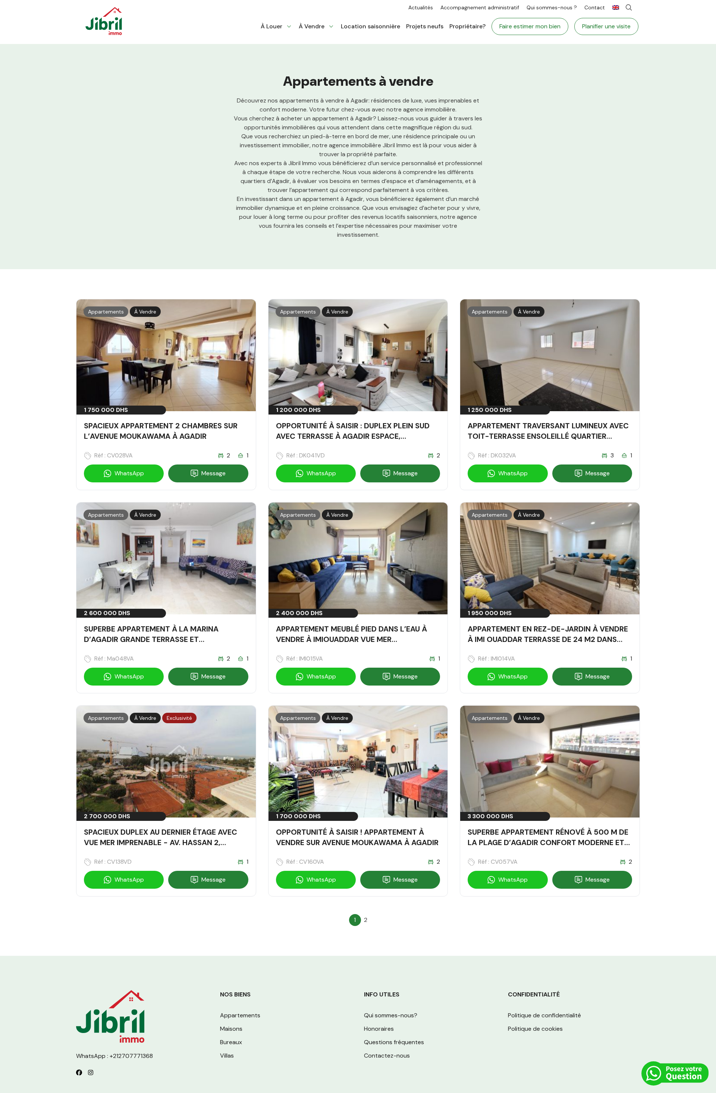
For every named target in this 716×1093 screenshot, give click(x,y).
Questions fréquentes (394, 1042)
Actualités (420, 7)
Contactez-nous (387, 1055)
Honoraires (379, 1029)
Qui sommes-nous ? (552, 7)
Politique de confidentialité (544, 1015)
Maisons (231, 1029)
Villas (227, 1055)
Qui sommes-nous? (390, 1015)
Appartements (240, 1015)
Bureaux (231, 1042)
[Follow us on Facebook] (79, 1072)
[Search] (628, 7)
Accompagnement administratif (479, 7)
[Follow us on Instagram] (90, 1072)
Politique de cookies (535, 1029)
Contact (594, 7)
